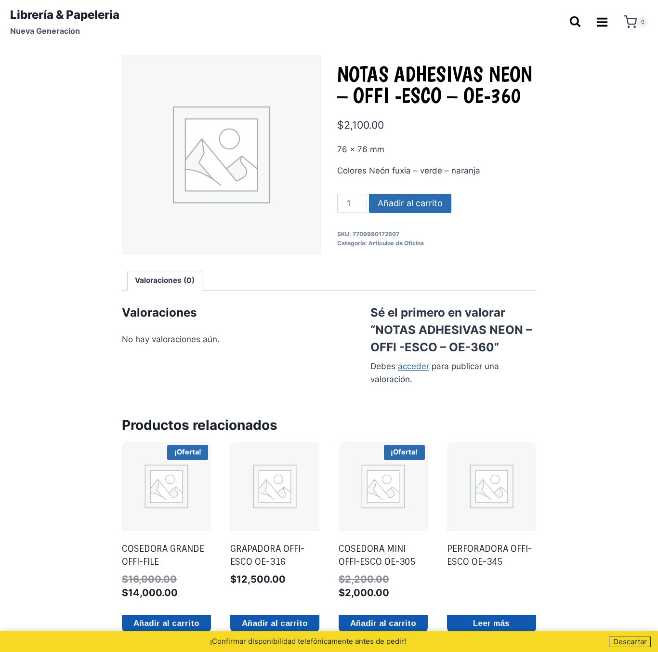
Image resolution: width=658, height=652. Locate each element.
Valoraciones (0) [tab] (165, 280)
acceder (413, 366)
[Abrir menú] (602, 22)
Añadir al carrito (410, 203)
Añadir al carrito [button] (166, 623)
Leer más (491, 623)
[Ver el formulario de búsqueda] (574, 22)
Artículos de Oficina (396, 243)
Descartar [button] (630, 641)
